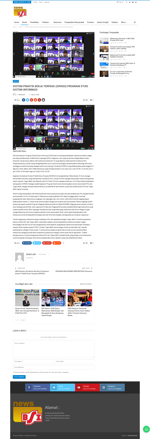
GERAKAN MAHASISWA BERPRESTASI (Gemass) (73, 271)
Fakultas (45, 22)
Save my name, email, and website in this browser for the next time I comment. (42, 372)
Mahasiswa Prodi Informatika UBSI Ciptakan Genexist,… (122, 56)
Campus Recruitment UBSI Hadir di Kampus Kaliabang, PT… (122, 64)
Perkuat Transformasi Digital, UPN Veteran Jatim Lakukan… (122, 48)
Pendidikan (34, 22)
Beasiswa (57, 22)
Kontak (35, 2)
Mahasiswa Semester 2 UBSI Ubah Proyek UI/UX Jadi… (122, 39)
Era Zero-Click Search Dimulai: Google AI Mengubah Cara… (121, 72)
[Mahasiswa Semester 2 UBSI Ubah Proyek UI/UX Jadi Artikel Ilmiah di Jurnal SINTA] (104, 41)
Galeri (41, 2)
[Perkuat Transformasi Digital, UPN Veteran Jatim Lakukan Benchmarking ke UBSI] (104, 49)
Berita (24, 22)
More (123, 22)
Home (16, 22)
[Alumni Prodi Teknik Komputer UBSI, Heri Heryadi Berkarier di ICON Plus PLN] (27, 297)
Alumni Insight (102, 22)
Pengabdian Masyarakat (74, 22)
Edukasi (115, 22)
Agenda (46, 2)
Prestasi (90, 22)
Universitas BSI (132, 435)
